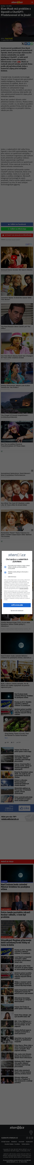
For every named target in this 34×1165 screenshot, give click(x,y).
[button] (17, 577)
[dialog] (17, 582)
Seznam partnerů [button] (23, 588)
